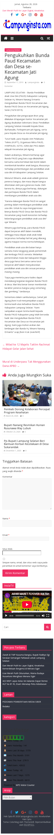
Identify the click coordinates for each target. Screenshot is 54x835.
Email (5, 534)
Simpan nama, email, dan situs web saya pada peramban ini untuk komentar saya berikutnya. (25, 564)
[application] (27, 605)
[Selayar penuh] (47, 615)
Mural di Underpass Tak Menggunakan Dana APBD (26, 364)
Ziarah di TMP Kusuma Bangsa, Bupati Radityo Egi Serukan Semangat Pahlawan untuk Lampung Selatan (26, 657)
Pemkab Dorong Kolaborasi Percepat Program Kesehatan (27, 410)
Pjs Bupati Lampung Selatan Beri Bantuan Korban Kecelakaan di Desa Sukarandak (26, 444)
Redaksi (6, 706)
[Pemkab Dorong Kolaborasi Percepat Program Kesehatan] (27, 381)
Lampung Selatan (13, 50)
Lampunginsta (34, 82)
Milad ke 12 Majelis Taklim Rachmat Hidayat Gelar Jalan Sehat (26, 346)
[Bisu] (43, 615)
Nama (6, 518)
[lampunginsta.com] (5, 38)
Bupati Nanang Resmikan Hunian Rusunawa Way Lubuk (24, 426)
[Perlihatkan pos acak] (48, 38)
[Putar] (6, 615)
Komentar (7, 476)
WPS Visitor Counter (25, 785)
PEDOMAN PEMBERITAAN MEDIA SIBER (21, 701)
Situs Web (7, 548)
